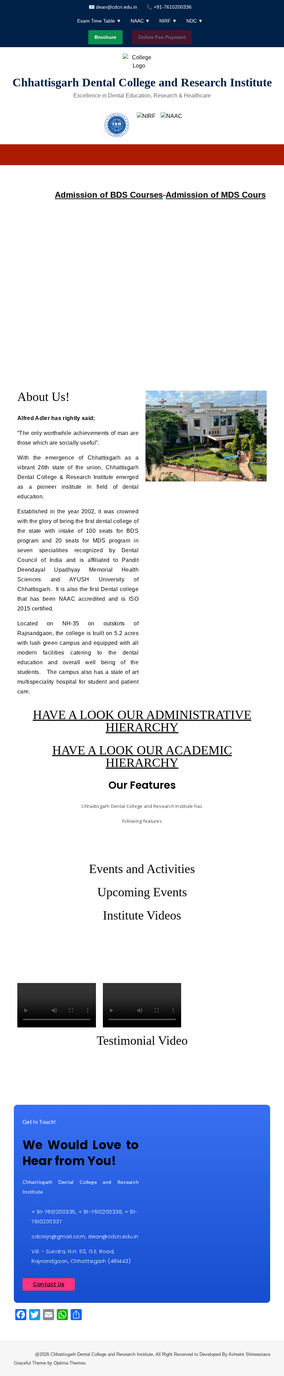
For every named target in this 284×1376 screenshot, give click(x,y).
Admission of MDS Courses (209, 194)
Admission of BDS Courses (98, 194)
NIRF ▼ (168, 21)
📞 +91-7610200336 (169, 7)
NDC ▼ (194, 21)
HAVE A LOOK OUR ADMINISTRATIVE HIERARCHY (142, 721)
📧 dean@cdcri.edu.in (113, 7)
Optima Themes (70, 1363)
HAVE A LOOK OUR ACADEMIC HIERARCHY (142, 756)
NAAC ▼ (140, 21)
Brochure (105, 37)
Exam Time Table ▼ (99, 21)
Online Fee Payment (162, 37)
